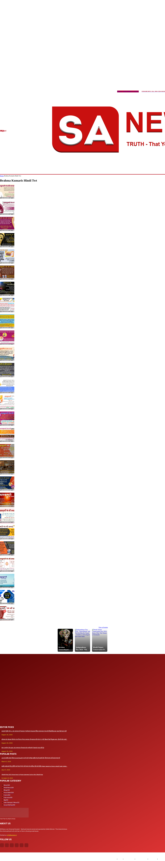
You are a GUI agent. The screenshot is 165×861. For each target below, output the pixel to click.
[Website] (28, 91)
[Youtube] (31, 91)
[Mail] (16, 91)
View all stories (103, 627)
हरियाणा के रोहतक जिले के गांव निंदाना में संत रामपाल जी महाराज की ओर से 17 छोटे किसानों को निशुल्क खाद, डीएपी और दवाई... (34, 739)
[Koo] (8, 91)
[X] (24, 91)
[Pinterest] (20, 91)
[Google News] (35, 91)
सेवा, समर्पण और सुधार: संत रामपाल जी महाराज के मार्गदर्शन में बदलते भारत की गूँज (23, 748)
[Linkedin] (12, 91)
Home (2, 176)
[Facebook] (2, 845)
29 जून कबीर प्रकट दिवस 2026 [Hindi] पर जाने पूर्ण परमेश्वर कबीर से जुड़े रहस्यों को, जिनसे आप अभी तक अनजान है (31, 758)
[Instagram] (4, 91)
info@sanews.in (12, 835)
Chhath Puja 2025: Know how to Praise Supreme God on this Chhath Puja (22, 775)
